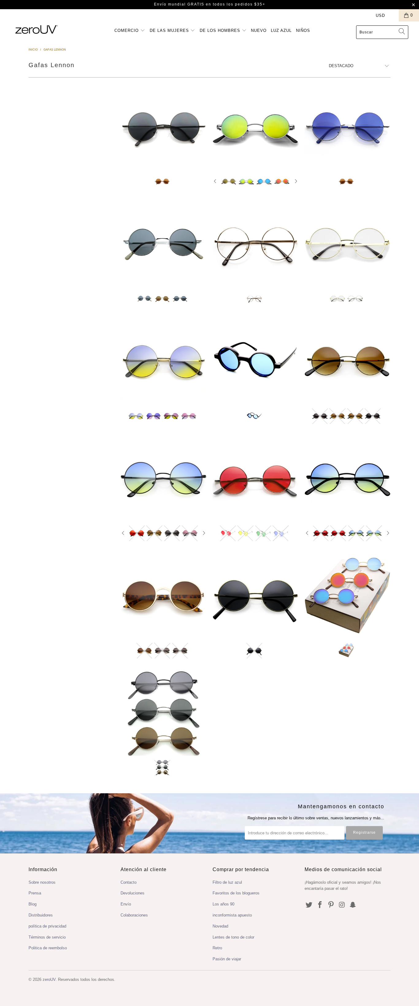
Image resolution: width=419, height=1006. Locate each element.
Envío (126, 904)
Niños (303, 30)
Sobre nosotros (42, 882)
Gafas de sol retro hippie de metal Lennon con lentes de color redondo (163, 127)
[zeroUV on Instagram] (342, 905)
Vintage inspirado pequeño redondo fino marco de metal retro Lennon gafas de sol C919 (255, 595)
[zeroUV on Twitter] (309, 905)
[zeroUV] (36, 29)
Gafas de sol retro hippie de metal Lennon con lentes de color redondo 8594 (347, 127)
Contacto (128, 882)
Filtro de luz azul (227, 882)
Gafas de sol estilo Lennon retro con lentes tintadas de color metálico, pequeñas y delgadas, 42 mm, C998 (347, 478)
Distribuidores (41, 915)
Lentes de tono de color (233, 937)
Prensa (35, 893)
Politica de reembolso (48, 948)
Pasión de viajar (227, 959)
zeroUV (49, 979)
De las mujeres (170, 30)
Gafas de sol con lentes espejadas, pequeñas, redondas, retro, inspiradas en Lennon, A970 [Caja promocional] (347, 595)
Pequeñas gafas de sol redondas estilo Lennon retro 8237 (163, 244)
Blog (33, 904)
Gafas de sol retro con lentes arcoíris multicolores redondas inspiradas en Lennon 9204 (163, 361)
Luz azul (281, 30)
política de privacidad (47, 926)
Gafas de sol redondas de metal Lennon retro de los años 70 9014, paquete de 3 (163, 713)
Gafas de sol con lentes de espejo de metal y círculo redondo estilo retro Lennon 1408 (255, 127)
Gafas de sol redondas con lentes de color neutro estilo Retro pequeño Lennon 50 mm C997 (347, 361)
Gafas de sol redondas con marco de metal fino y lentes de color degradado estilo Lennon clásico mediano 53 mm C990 (163, 478)
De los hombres (221, 30)
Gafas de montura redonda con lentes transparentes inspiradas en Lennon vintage (255, 244)
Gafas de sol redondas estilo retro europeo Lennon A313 (163, 595)
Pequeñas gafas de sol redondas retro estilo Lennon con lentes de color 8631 (255, 361)
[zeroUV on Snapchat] (353, 905)
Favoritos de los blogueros (236, 893)
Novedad (220, 926)
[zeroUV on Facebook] (320, 905)
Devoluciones (132, 893)
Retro (217, 948)
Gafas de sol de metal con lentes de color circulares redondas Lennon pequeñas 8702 (255, 478)
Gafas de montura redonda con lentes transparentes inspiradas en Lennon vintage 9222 (347, 244)
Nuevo (259, 30)
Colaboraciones (134, 915)
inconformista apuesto (232, 915)
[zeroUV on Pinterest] (331, 905)
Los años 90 (223, 904)
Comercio (127, 30)
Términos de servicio (47, 937)
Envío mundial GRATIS (179, 4)
